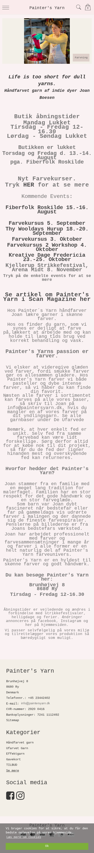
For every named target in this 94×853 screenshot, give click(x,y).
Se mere (12, 770)
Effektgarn (15, 754)
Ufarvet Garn (17, 748)
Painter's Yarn (47, 8)
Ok (47, 846)
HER (28, 185)
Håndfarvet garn (20, 742)
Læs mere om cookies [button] (23, 837)
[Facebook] (10, 798)
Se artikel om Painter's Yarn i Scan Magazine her (47, 297)
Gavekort (13, 759)
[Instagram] (20, 798)
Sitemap (12, 720)
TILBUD (11, 765)
